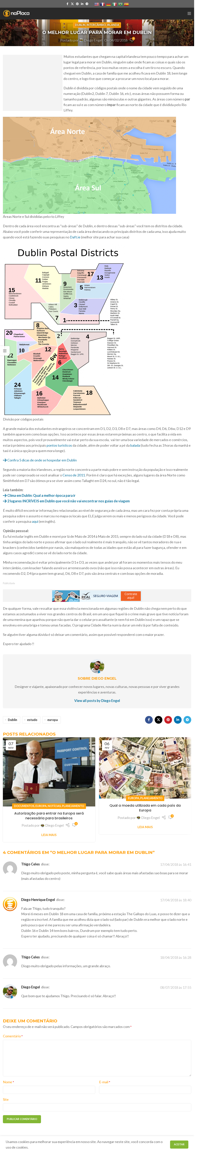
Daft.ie (75, 237)
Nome (8, 1082)
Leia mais (49, 835)
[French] (102, 4)
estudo (32, 720)
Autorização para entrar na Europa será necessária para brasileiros (49, 815)
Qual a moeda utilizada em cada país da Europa (145, 808)
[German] (108, 4)
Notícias (54, 806)
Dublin (80, 25)
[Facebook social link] (67, 4)
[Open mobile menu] (189, 13)
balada (135, 445)
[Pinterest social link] (77, 4)
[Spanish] (126, 4)
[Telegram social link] (86, 4)
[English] (96, 4)
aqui (35, 521)
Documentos (24, 806)
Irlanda (113, 25)
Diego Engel (93, 40)
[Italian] (114, 4)
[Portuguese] (120, 4)
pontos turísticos (59, 445)
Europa (41, 806)
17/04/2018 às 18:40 (175, 900)
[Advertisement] (33, 85)
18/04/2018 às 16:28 (175, 957)
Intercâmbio (96, 25)
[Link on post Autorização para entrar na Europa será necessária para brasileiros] (49, 771)
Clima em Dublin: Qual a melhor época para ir (41, 495)
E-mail (104, 1082)
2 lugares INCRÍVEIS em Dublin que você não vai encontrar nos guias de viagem (68, 501)
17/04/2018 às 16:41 (175, 864)
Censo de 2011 (74, 475)
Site (6, 1099)
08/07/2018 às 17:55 (175, 987)
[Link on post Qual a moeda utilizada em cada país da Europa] (145, 768)
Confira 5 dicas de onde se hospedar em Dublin (42, 460)
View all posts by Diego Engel (97, 700)
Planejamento (73, 806)
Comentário (13, 1036)
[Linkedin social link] (82, 4)
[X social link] (72, 4)
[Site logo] (16, 13)
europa (52, 720)
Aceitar (179, 1144)
